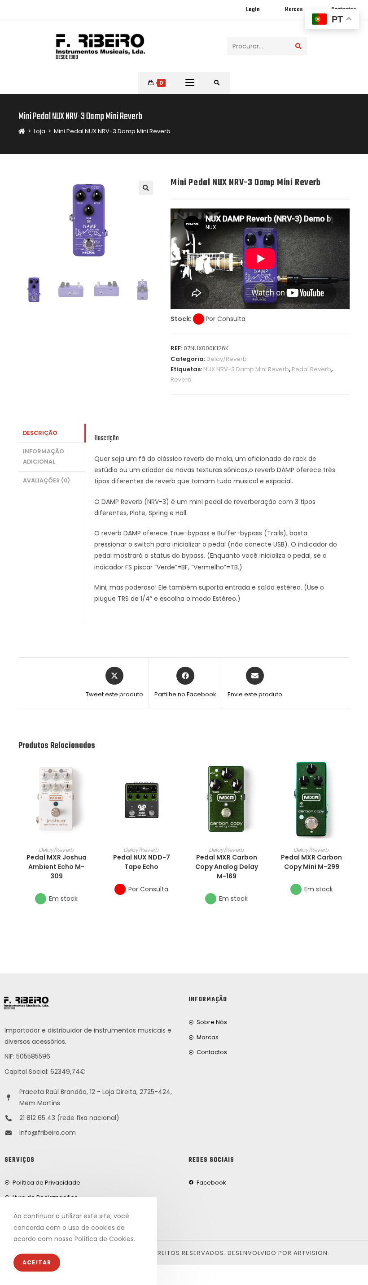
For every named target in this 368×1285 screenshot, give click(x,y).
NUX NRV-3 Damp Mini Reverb (246, 369)
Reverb (181, 379)
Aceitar (36, 1262)
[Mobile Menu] (189, 83)
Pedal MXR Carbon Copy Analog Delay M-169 (226, 867)
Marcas (293, 9)
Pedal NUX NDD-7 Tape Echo (141, 862)
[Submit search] (298, 46)
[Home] (21, 131)
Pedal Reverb (311, 369)
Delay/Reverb (226, 359)
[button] (92, 798)
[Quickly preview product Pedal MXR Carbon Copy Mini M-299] (347, 775)
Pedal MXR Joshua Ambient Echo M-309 (56, 867)
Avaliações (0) (46, 480)
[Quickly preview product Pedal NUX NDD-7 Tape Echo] (177, 775)
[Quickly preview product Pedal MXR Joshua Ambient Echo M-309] (92, 775)
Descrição (40, 433)
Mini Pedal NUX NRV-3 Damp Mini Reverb (112, 131)
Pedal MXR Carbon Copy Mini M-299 (311, 862)
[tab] (51, 433)
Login (252, 9)
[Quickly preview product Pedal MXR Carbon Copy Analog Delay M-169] (262, 775)
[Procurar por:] (217, 83)
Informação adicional (43, 456)
